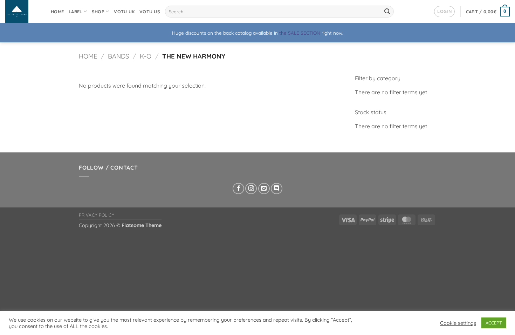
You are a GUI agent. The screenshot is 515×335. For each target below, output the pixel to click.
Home (57, 11)
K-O (145, 56)
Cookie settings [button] (458, 323)
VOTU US (149, 11)
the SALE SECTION (299, 33)
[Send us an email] (264, 188)
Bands (118, 56)
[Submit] (387, 12)
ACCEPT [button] (494, 323)
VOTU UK (124, 11)
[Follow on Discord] (276, 188)
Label (75, 11)
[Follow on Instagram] (251, 188)
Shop (98, 11)
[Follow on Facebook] (238, 188)
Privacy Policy (97, 215)
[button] (444, 11)
